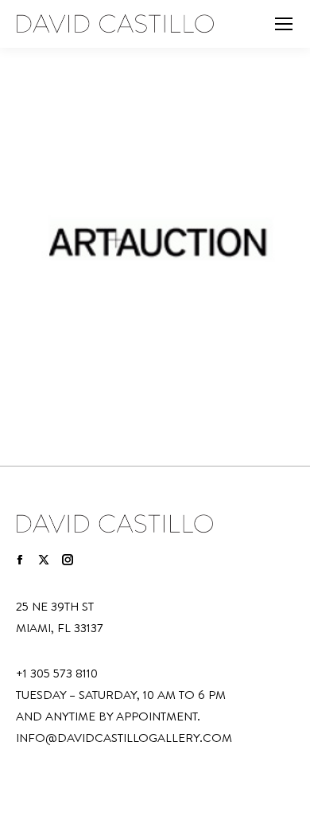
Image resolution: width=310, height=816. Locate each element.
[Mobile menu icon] (283, 24)
